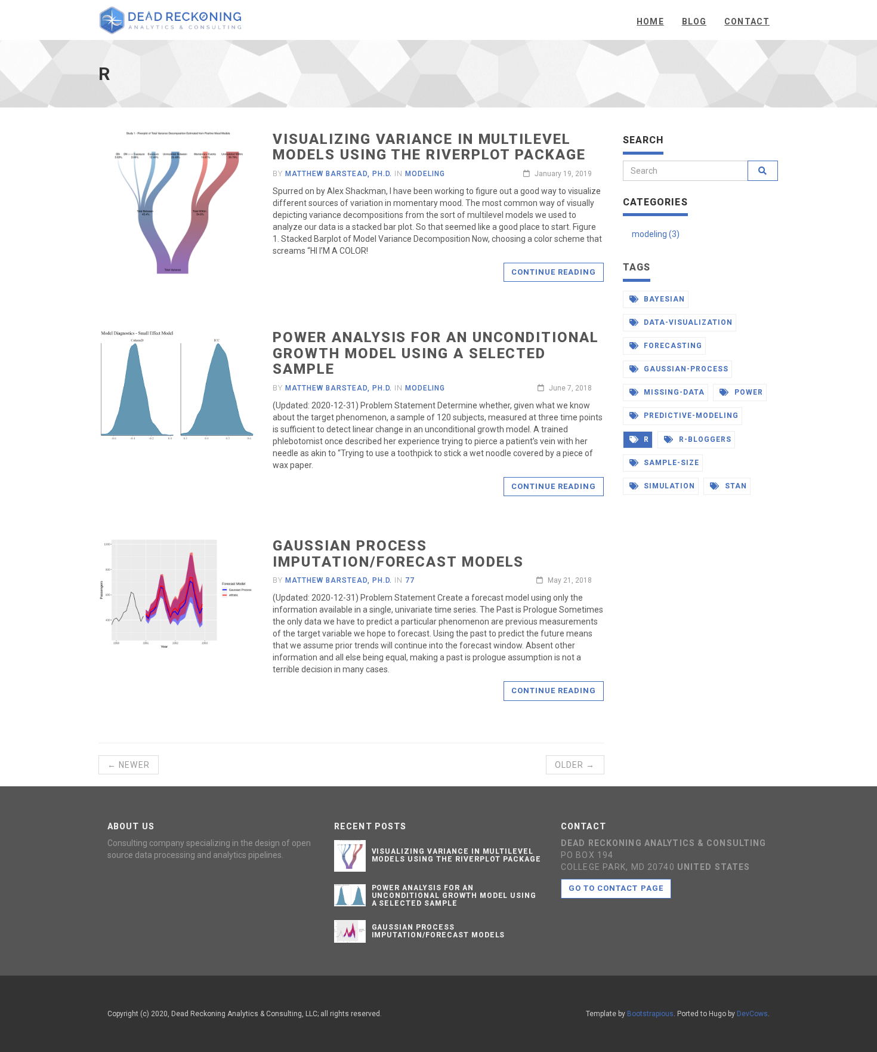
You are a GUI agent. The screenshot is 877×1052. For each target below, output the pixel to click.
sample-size (670, 463)
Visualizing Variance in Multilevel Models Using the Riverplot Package (429, 147)
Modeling (425, 174)
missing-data (672, 392)
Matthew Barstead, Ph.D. (338, 174)
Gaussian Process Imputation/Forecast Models (398, 553)
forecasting (671, 346)
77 (410, 580)
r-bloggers (704, 439)
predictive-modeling (689, 415)
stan (734, 486)
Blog (694, 21)
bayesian (663, 299)
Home (650, 21)
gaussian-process (684, 369)
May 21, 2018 (569, 580)
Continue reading (554, 271)
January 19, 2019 (562, 174)
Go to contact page (616, 888)
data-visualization (686, 322)
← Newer (128, 765)
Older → (575, 765)
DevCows (752, 1014)
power (747, 392)
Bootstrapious (650, 1014)
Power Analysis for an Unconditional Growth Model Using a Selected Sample (435, 353)
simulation (668, 486)
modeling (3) (656, 234)
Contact (747, 21)
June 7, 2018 (569, 388)
